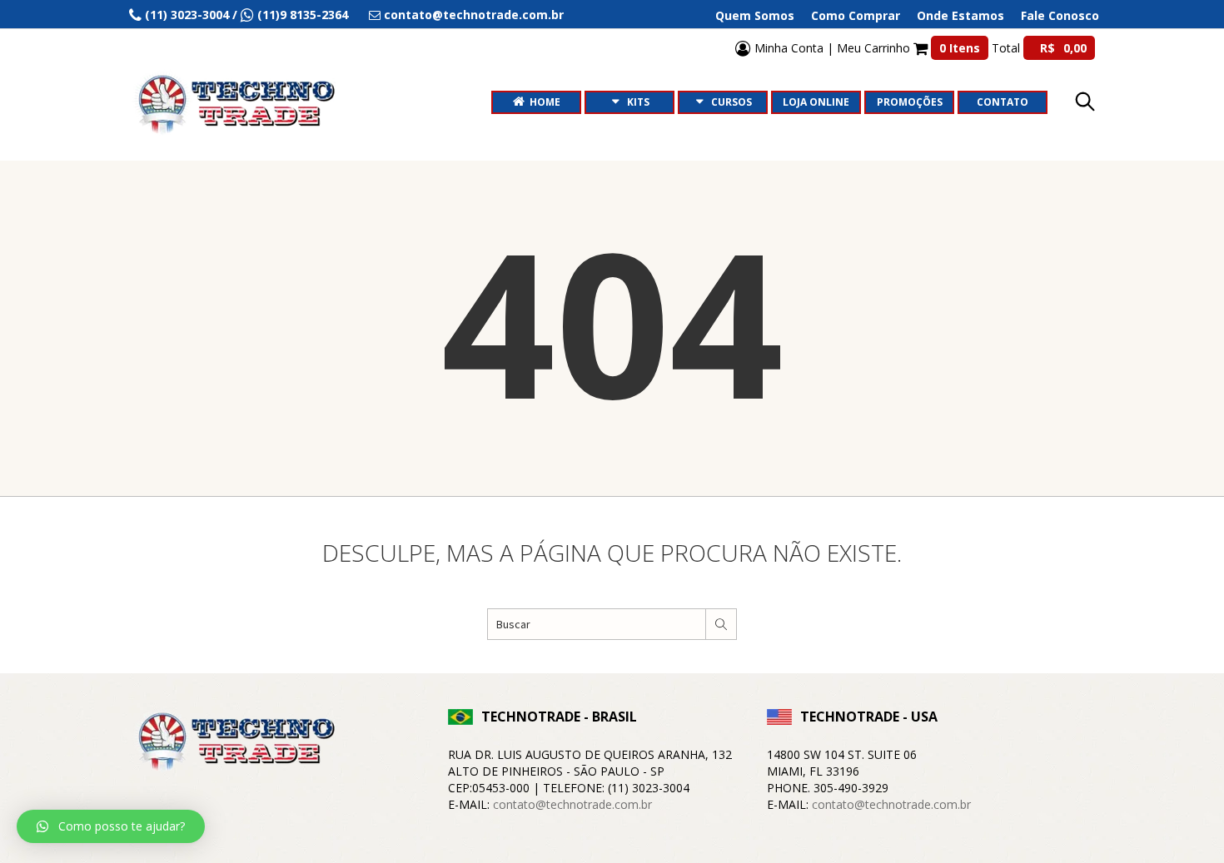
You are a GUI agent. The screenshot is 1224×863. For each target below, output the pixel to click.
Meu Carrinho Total (962, 48)
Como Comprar (855, 16)
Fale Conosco (1060, 16)
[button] (111, 826)
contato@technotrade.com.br (572, 804)
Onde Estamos (960, 16)
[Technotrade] (233, 744)
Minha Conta (787, 48)
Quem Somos (754, 16)
